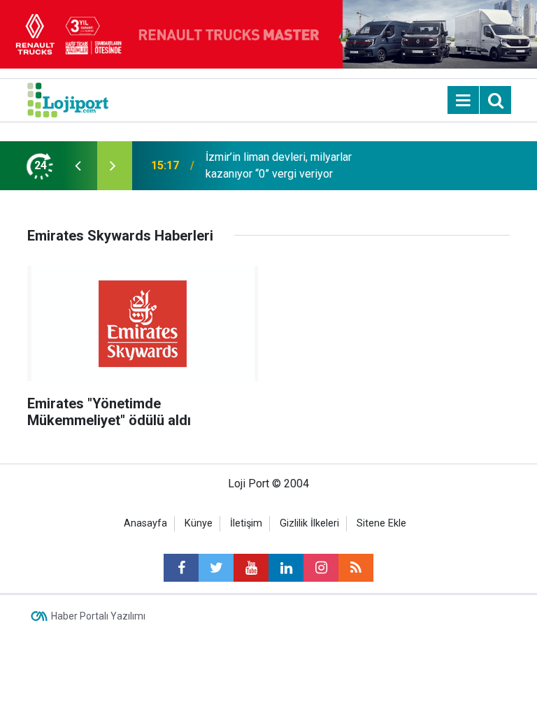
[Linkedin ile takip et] (285, 568)
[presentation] (77, 165)
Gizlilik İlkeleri (309, 523)
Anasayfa (145, 523)
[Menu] (463, 100)
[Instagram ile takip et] (320, 568)
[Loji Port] (67, 99)
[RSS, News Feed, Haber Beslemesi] (355, 568)
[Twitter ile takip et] (216, 568)
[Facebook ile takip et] (181, 568)
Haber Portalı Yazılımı (98, 616)
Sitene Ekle (381, 523)
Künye (199, 523)
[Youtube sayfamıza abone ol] (251, 568)
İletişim (246, 523)
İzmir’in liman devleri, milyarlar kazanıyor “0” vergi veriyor (279, 165)
